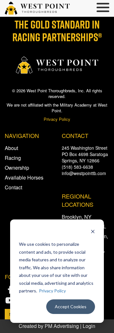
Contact (13, 187)
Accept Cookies (70, 306)
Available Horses (24, 177)
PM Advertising (62, 326)
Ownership (17, 167)
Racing (13, 157)
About (11, 148)
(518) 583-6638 (77, 167)
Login (89, 326)
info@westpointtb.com (84, 173)
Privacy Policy (52, 290)
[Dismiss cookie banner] (93, 232)
